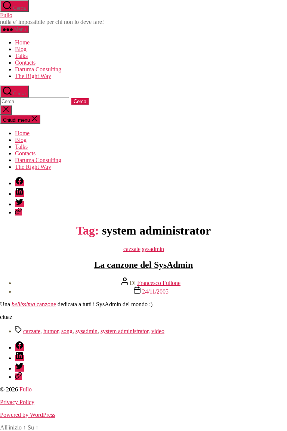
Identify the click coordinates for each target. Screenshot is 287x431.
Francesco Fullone (158, 283)
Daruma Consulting (38, 69)
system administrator (124, 331)
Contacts (25, 62)
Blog (21, 49)
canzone (34, 304)
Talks (21, 56)
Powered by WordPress (27, 415)
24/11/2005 (155, 291)
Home (22, 42)
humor (50, 331)
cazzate (132, 249)
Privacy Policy (17, 402)
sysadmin (153, 249)
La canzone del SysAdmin (143, 265)
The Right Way (33, 76)
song (66, 331)
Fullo (6, 15)
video (157, 331)
